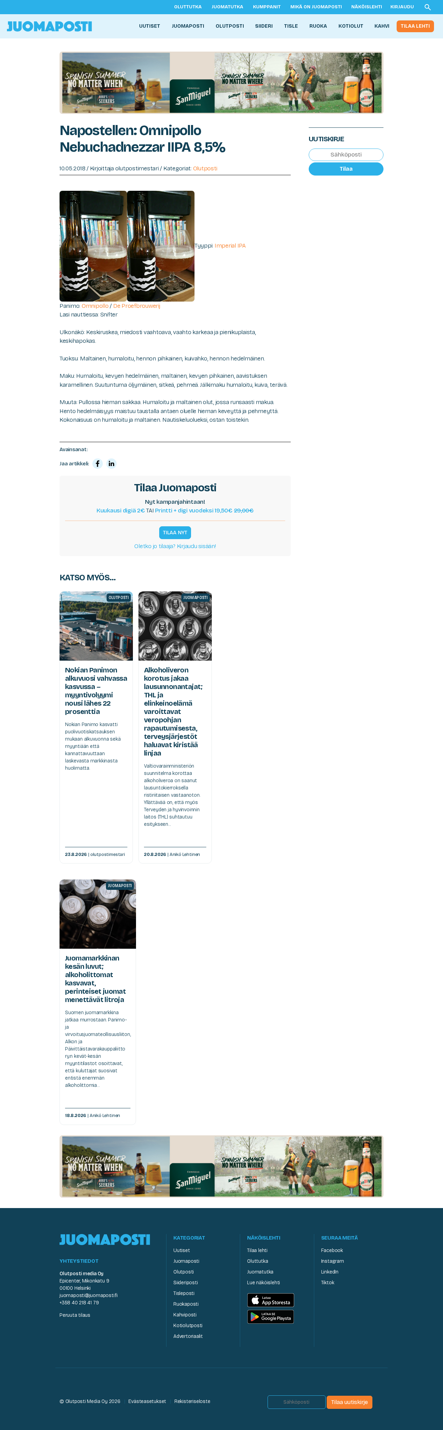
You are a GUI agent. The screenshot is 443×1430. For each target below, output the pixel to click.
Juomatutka (227, 7)
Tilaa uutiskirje (349, 1402)
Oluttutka (188, 7)
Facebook (332, 1250)
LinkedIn (329, 1272)
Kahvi (381, 26)
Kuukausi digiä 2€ (121, 510)
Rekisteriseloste (192, 1401)
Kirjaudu (402, 7)
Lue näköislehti (263, 1283)
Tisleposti (184, 1293)
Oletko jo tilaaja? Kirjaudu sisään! (175, 546)
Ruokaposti (186, 1304)
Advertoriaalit (188, 1336)
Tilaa (346, 169)
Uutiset (149, 26)
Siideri (264, 26)
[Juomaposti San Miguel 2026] (221, 82)
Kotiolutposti (187, 1326)
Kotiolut (350, 26)
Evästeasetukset (147, 1401)
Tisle (291, 26)
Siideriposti (185, 1283)
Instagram (332, 1261)
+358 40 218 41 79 (79, 1303)
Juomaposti (188, 26)
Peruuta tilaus (75, 1315)
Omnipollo (95, 306)
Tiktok (327, 1283)
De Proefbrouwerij (136, 306)
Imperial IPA (230, 245)
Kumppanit (267, 7)
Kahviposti (185, 1315)
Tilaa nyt (175, 532)
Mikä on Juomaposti (316, 7)
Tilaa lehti (415, 26)
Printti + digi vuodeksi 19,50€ (204, 510)
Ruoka (318, 26)
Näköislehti (366, 7)
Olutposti (230, 26)
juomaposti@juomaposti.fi (89, 1295)
